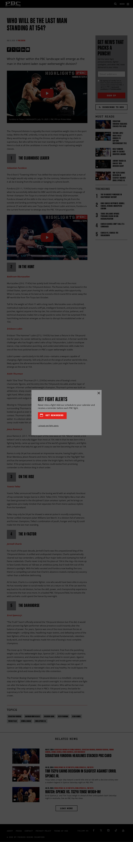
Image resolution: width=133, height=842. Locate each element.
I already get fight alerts (48, 425)
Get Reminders (54, 415)
